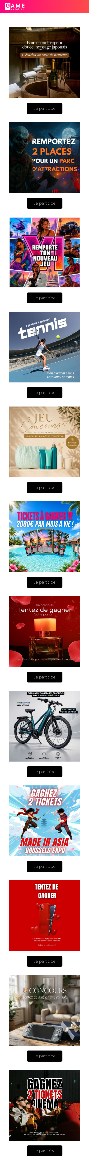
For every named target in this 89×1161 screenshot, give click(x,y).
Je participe (44, 108)
